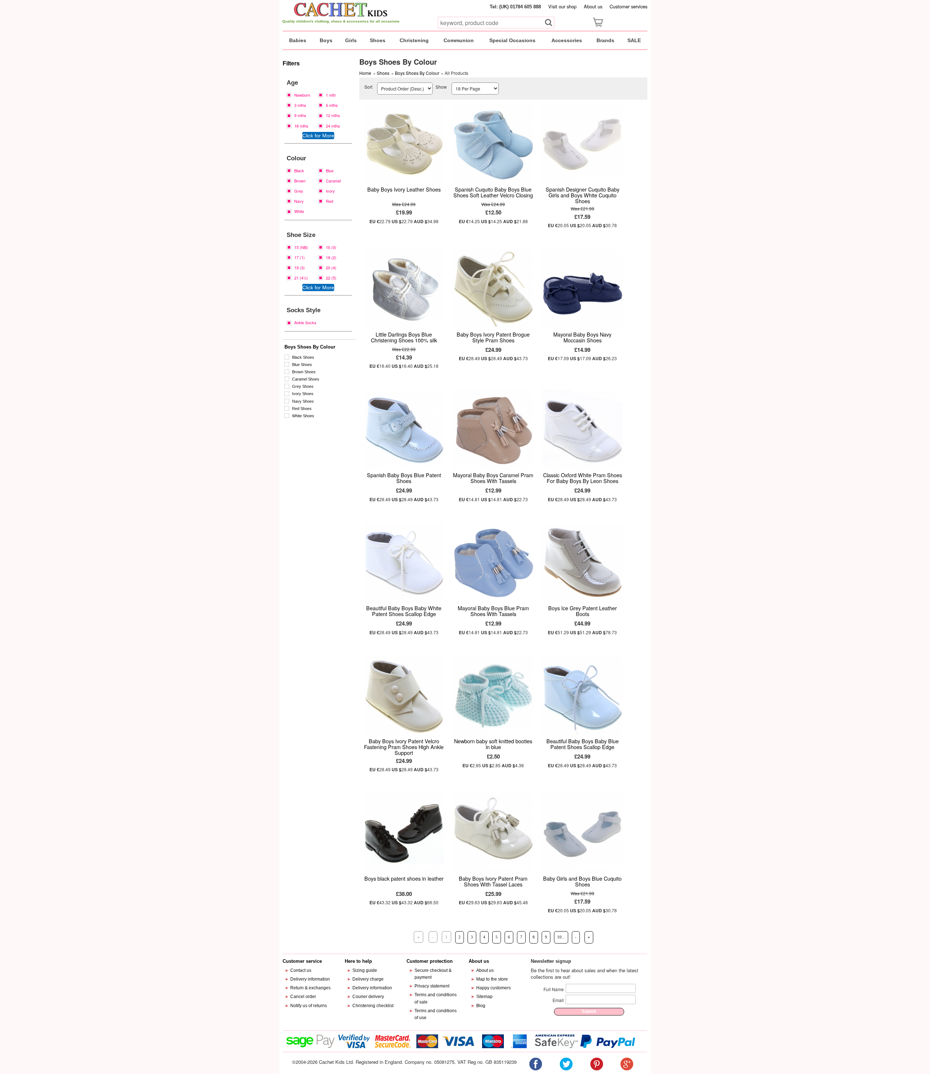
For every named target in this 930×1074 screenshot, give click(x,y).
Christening (414, 40)
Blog (480, 1005)
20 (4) (331, 267)
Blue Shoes (302, 364)
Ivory (330, 191)
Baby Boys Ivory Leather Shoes (404, 189)
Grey (298, 191)
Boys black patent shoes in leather (404, 878)
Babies (297, 40)
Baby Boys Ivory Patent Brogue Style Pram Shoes (493, 337)
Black (299, 170)
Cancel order (303, 996)
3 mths (300, 105)
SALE (634, 40)
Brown (300, 181)
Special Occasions (512, 40)
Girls (351, 40)
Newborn (302, 95)
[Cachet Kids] (341, 9)
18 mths (301, 126)
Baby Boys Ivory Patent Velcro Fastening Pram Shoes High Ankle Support (404, 746)
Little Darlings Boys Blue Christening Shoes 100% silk (404, 337)
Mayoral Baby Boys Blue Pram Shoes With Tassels (493, 611)
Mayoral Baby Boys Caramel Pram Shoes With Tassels (493, 477)
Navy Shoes (303, 401)
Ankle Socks (305, 322)
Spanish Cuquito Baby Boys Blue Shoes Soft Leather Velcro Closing (493, 192)
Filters (291, 63)
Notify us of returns (308, 1005)
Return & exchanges (310, 987)
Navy (299, 201)
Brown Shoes (304, 372)
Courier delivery (368, 996)
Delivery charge (368, 979)
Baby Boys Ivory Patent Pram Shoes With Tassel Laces (493, 881)
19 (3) (299, 267)
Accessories (566, 40)
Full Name (553, 989)
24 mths (333, 126)
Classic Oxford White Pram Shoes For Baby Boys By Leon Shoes (582, 477)
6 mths (332, 105)
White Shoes (303, 416)
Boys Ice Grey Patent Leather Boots (582, 611)
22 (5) (331, 278)
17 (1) (299, 257)
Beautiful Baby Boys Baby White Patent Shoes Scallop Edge (403, 611)
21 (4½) (301, 278)
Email (558, 1000)
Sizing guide (364, 970)
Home (365, 73)
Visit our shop (562, 6)
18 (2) (331, 257)
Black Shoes (303, 357)
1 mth (331, 95)
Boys (326, 40)
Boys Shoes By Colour (309, 347)
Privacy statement (432, 986)
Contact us (300, 970)
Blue (329, 170)
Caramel (333, 181)
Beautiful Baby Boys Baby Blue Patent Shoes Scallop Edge (582, 744)
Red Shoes (302, 408)
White (299, 211)
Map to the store (492, 979)
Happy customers (493, 987)
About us (593, 6)
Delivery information (310, 979)
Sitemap (484, 996)
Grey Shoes (303, 386)
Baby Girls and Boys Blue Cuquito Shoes (582, 881)
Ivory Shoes (303, 393)
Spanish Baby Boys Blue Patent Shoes (404, 477)
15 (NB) (301, 247)
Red (329, 201)
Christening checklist (372, 1005)
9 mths (300, 115)
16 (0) (331, 247)
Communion (459, 40)
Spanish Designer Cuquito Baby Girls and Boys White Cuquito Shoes (582, 195)
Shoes (377, 40)
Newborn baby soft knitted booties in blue (493, 744)
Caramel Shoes (305, 379)
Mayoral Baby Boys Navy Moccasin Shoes (582, 337)
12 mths (333, 115)
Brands (605, 40)
